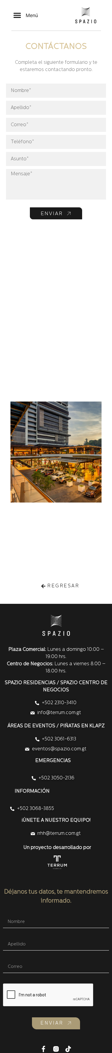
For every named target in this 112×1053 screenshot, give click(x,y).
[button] (25, 15)
